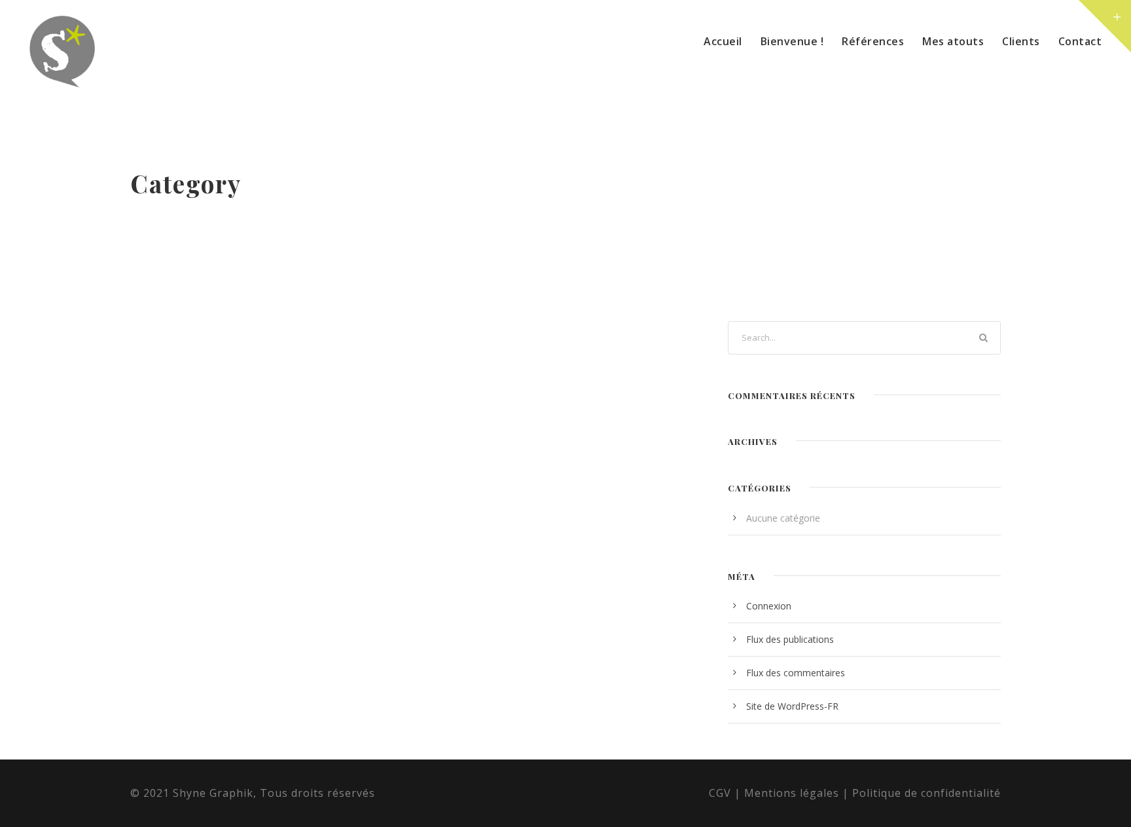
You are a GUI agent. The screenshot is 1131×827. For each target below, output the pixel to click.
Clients (1021, 41)
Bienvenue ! (792, 41)
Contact (1080, 41)
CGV (720, 793)
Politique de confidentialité (926, 793)
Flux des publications (790, 639)
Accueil (723, 41)
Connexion (768, 606)
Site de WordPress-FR (792, 706)
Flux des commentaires (795, 672)
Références (873, 41)
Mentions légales (791, 793)
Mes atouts (953, 41)
